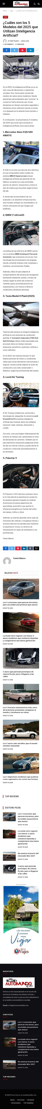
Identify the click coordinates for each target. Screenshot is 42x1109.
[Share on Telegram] (30, 50)
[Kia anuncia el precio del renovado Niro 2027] (9, 856)
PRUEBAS (30, 1100)
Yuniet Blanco (14, 41)
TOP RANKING (28, 1103)
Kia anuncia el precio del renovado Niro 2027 (28, 854)
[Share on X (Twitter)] (14, 50)
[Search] (38, 3)
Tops (5, 17)
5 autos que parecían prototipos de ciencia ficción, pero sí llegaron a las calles (18, 674)
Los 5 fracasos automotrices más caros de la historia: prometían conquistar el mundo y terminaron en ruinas (20, 709)
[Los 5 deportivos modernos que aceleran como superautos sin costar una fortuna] (21, 763)
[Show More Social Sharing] (37, 50)
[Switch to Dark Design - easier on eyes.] (34, 4)
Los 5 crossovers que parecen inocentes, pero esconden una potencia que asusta (20, 603)
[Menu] (4, 4)
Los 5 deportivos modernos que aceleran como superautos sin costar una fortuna (20, 778)
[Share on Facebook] (6, 50)
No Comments (9, 44)
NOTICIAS (20, 1100)
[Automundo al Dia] (21, 4)
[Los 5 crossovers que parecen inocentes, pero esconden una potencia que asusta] (21, 589)
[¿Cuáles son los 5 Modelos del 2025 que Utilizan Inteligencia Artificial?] (21, 67)
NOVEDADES (16, 1103)
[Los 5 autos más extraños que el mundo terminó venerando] (21, 730)
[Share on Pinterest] (22, 50)
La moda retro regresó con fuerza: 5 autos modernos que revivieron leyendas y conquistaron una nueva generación (20, 638)
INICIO (12, 1100)
